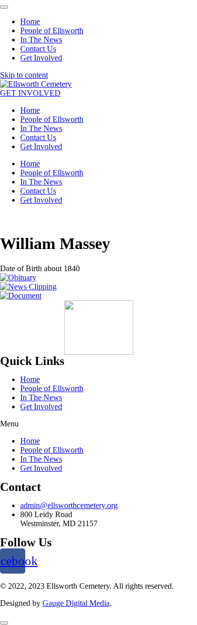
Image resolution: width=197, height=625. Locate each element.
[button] (30, 93)
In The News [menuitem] (41, 39)
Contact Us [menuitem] (38, 48)
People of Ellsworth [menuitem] (51, 30)
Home (30, 110)
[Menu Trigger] (4, 7)
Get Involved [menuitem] (41, 57)
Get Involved (41, 146)
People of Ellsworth (51, 119)
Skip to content (24, 75)
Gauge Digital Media (76, 603)
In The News (41, 128)
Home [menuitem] (30, 21)
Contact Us (38, 137)
